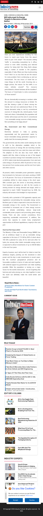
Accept (15, 500)
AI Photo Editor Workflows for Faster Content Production (20, 286)
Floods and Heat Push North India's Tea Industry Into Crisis (21, 290)
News (26, 15)
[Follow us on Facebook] (32, 2)
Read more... (30, 495)
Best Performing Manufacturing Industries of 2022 (27, 420)
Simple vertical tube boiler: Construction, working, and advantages (20, 390)
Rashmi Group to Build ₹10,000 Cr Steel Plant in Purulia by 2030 (20, 350)
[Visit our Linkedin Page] (38, 2)
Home (6, 15)
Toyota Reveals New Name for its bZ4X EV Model (21, 384)
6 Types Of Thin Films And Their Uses (19, 373)
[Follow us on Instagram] (41, 2)
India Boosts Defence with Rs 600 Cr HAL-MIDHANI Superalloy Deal (21, 378)
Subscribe (4, 1)
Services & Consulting (16, 15)
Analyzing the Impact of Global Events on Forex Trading (20, 356)
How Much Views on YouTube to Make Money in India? (19, 362)
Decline (32, 500)
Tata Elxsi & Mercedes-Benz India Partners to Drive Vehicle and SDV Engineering (21, 368)
